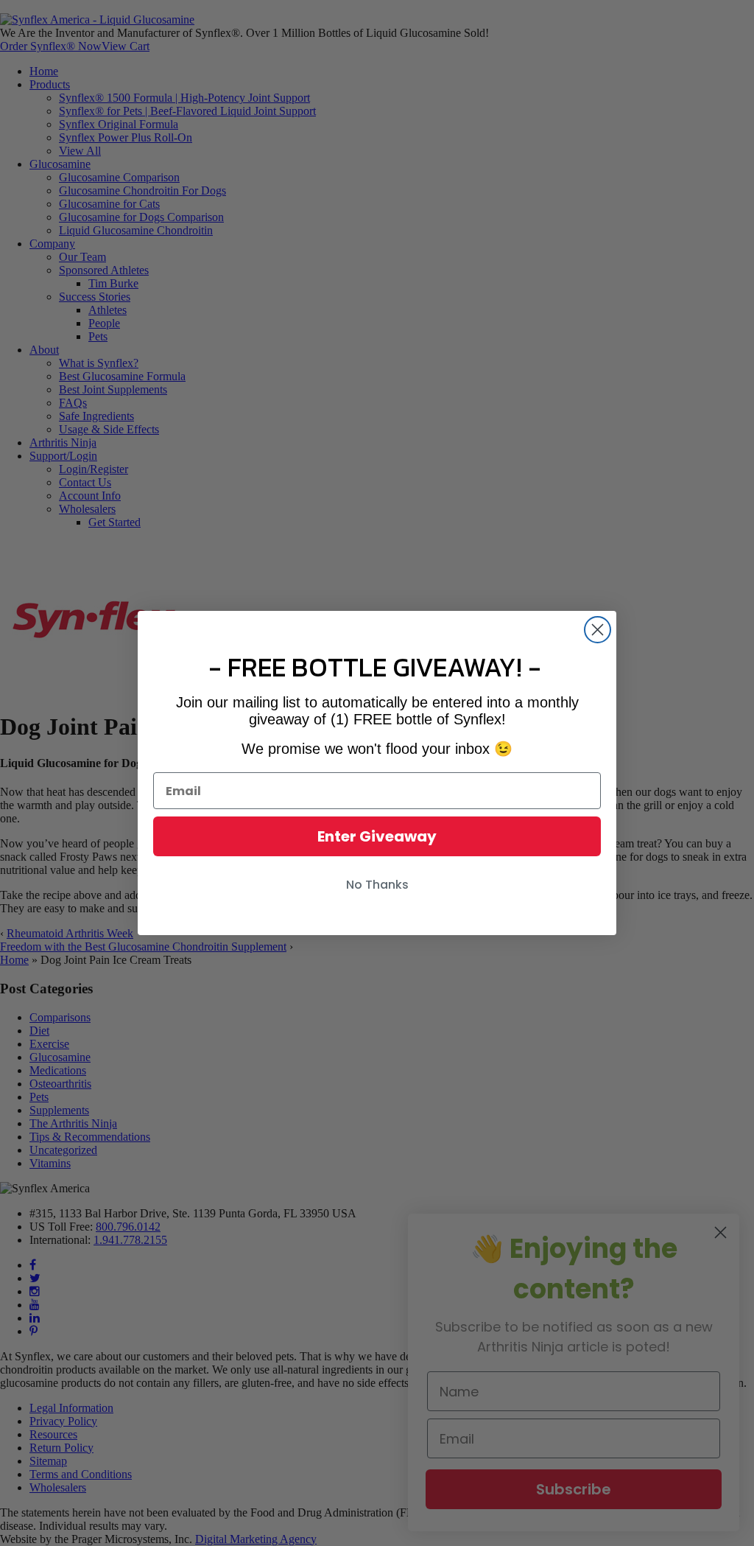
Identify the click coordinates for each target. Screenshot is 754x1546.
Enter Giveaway (377, 836)
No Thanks (377, 884)
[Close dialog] (597, 630)
